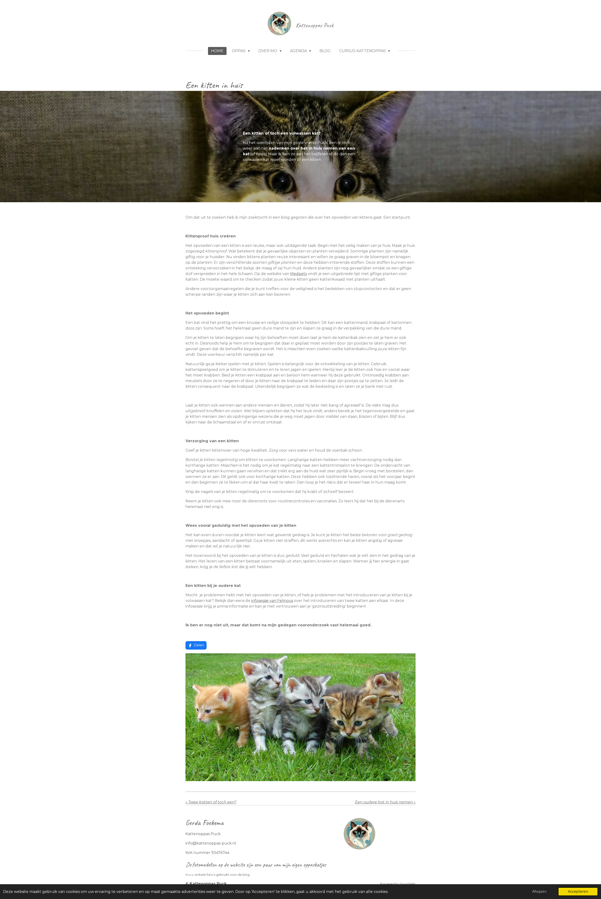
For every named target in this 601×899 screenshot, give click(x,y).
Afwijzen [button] (539, 891)
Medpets (298, 273)
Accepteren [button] (578, 891)
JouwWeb (408, 884)
